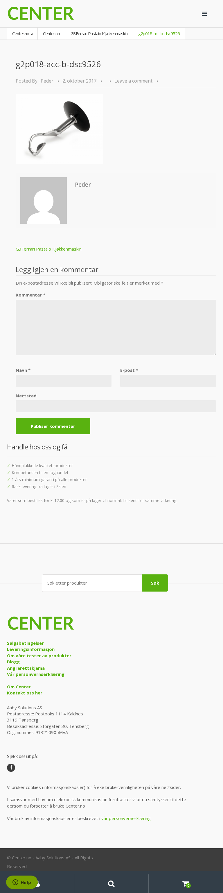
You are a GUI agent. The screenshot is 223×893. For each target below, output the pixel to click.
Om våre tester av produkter (39, 655)
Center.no (21, 33)
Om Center (19, 687)
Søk (155, 583)
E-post (129, 370)
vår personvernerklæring (126, 818)
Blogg (13, 662)
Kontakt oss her (24, 693)
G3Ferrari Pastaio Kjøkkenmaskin (99, 33)
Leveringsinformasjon (31, 649)
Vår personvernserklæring (35, 674)
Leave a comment (133, 81)
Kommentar (30, 295)
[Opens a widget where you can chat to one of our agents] (22, 883)
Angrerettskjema (26, 668)
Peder (47, 81)
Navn (23, 370)
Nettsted (26, 396)
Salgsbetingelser (25, 643)
